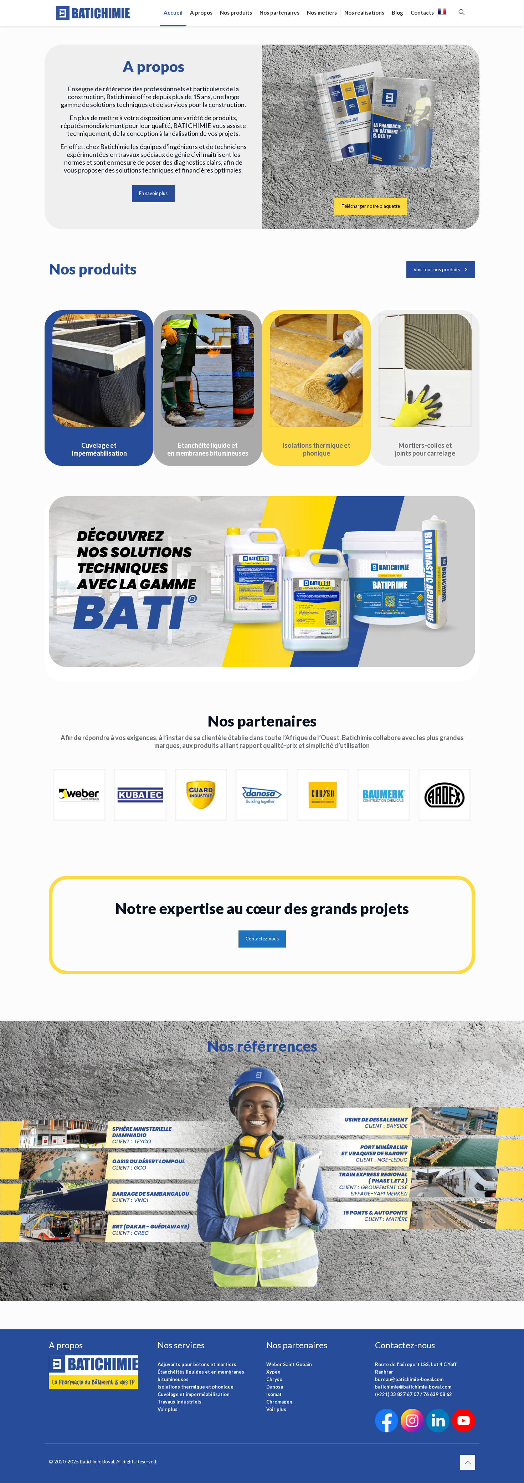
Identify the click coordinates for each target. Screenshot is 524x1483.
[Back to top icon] (467, 1462)
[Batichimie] (93, 12)
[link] (98, 370)
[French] (442, 13)
